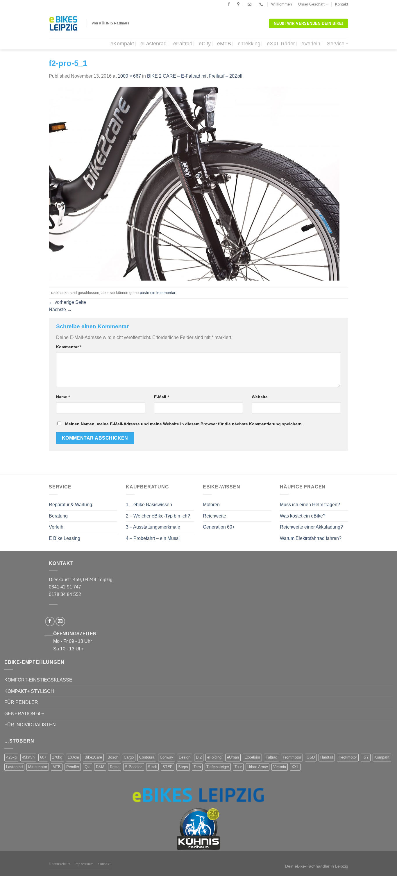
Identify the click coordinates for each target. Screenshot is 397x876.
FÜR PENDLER (21, 702)
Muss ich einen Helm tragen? (310, 504)
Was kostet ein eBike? (303, 515)
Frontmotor (292, 757)
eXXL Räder (281, 44)
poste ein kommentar (157, 292)
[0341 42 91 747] (261, 4)
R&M (100, 767)
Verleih (56, 526)
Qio (87, 767)
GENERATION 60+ (24, 713)
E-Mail (161, 397)
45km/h (28, 757)
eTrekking (249, 44)
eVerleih (310, 44)
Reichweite (214, 515)
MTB (57, 767)
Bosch (113, 757)
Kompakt (381, 757)
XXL (295, 767)
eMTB (224, 44)
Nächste (60, 309)
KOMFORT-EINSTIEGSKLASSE (38, 679)
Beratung (58, 515)
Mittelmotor (37, 767)
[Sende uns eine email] (60, 621)
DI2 (199, 757)
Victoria (279, 767)
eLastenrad (153, 44)
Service (335, 44)
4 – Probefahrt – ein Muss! (153, 538)
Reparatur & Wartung (70, 504)
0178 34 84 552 (65, 594)
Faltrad (271, 757)
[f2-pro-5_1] (194, 183)
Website (260, 397)
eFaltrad (182, 44)
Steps (183, 767)
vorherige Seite (67, 302)
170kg (57, 757)
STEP (167, 767)
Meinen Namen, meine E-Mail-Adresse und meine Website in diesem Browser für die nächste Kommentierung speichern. (184, 424)
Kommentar (68, 347)
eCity (205, 44)
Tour (238, 767)
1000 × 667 (129, 76)
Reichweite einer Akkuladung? (311, 526)
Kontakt (341, 4)
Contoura (146, 757)
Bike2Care (93, 757)
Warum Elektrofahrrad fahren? (310, 538)
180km (73, 757)
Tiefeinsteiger (217, 767)
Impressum (84, 864)
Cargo (129, 757)
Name (63, 397)
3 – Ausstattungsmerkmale (153, 526)
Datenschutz (60, 864)
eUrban (233, 757)
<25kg (11, 757)
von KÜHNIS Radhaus (110, 23)
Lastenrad (14, 767)
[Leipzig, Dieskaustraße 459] (239, 4)
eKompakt (122, 44)
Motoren (211, 504)
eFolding (214, 757)
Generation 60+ (219, 526)
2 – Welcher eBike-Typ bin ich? (158, 515)
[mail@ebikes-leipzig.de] (250, 4)
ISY (365, 757)
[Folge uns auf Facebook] (228, 4)
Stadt (152, 767)
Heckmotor (348, 757)
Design (184, 757)
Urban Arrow (257, 767)
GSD (311, 757)
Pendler (72, 767)
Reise (114, 767)
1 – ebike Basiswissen (149, 504)
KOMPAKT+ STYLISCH (29, 691)
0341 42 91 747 (65, 586)
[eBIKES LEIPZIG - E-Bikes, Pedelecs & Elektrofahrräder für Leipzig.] (63, 23)
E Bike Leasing (64, 538)
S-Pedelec (133, 767)
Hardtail (326, 757)
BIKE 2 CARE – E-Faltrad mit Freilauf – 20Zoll (194, 76)
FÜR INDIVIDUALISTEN (30, 724)
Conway (166, 757)
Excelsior (252, 757)
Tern (197, 767)
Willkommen (281, 4)
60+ (43, 757)
